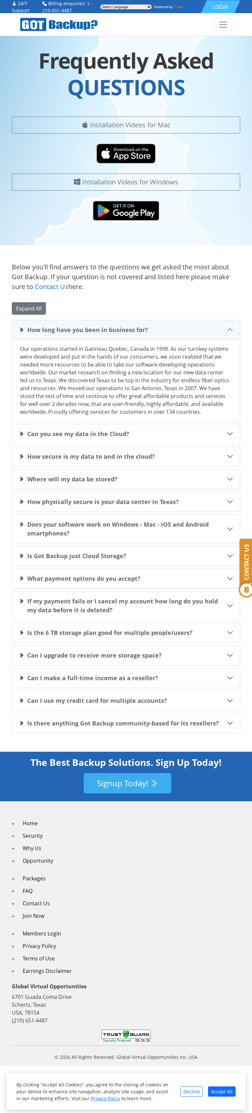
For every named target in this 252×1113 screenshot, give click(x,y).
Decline (191, 1091)
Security (33, 835)
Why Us (32, 848)
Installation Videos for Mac (129, 124)
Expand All (29, 308)
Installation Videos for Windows (129, 182)
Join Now (33, 915)
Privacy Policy (39, 946)
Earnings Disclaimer (47, 971)
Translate (193, 7)
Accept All (222, 1091)
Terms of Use (39, 958)
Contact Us (51, 286)
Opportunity (38, 860)
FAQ (27, 890)
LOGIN (220, 6)
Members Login (42, 933)
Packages (34, 878)
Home (30, 823)
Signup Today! (123, 783)
